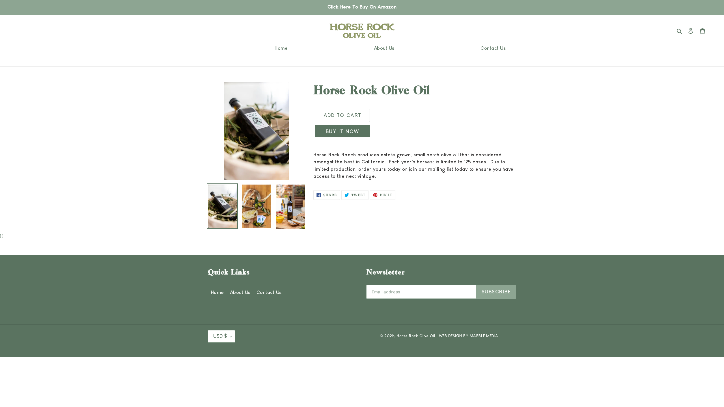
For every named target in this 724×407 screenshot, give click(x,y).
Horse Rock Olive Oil (416, 336)
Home (217, 292)
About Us (240, 292)
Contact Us (269, 292)
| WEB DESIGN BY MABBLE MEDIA (467, 336)
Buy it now (342, 132)
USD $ (220, 336)
